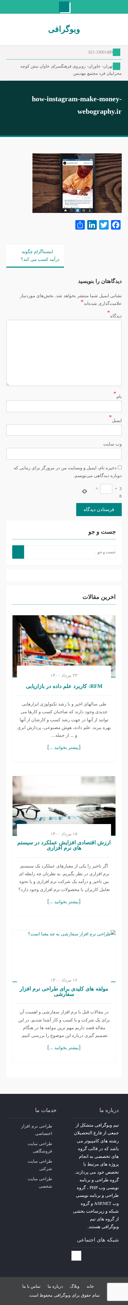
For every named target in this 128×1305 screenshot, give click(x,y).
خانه (90, 1286)
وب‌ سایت (112, 444)
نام (119, 396)
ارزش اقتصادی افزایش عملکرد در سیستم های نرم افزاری (64, 845)
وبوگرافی (64, 29)
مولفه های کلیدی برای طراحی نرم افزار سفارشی (64, 991)
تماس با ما (31, 1286)
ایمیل (117, 420)
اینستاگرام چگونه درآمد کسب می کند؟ (40, 255)
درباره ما (55, 1286)
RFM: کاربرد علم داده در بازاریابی (64, 686)
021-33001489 (100, 52)
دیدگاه (116, 316)
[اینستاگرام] (76, 1256)
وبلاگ (74, 1286)
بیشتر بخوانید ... (64, 747)
